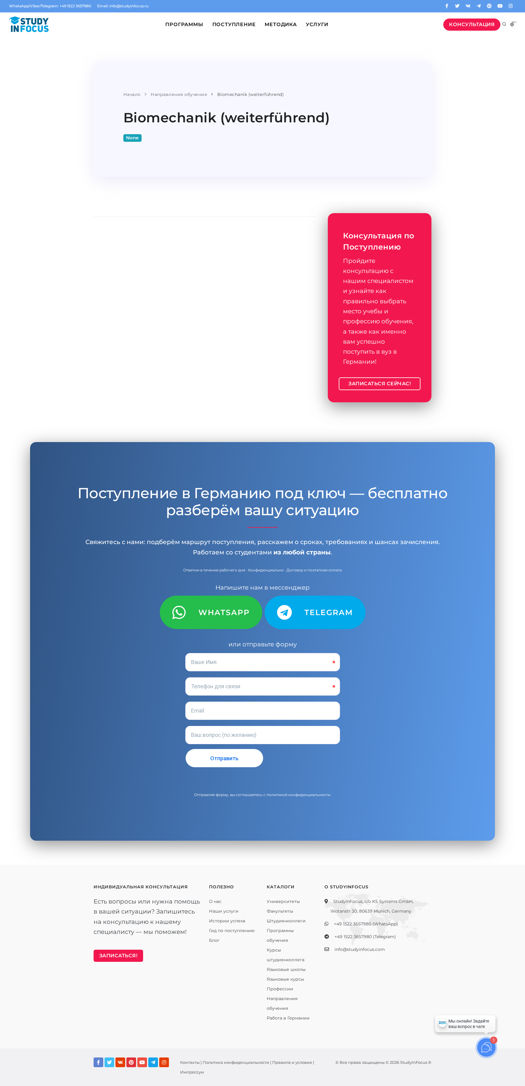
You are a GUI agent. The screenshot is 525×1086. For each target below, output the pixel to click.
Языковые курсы (285, 979)
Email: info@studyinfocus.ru (123, 6)
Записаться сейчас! (379, 383)
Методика (281, 24)
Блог (214, 940)
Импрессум (192, 1072)
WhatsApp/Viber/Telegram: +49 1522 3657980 (50, 6)
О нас (215, 901)
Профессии (280, 989)
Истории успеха (227, 921)
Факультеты (280, 911)
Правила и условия (292, 1062)
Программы (184, 24)
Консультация (472, 24)
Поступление (234, 24)
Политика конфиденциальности (236, 1062)
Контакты (190, 1062)
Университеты (283, 901)
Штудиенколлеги (286, 921)
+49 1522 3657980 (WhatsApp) (366, 924)
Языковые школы (286, 969)
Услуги (317, 24)
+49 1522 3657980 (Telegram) (365, 936)
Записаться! (118, 955)
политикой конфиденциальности (298, 794)
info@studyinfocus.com (360, 949)
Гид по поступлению (232, 930)
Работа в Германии (288, 1018)
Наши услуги (223, 911)
